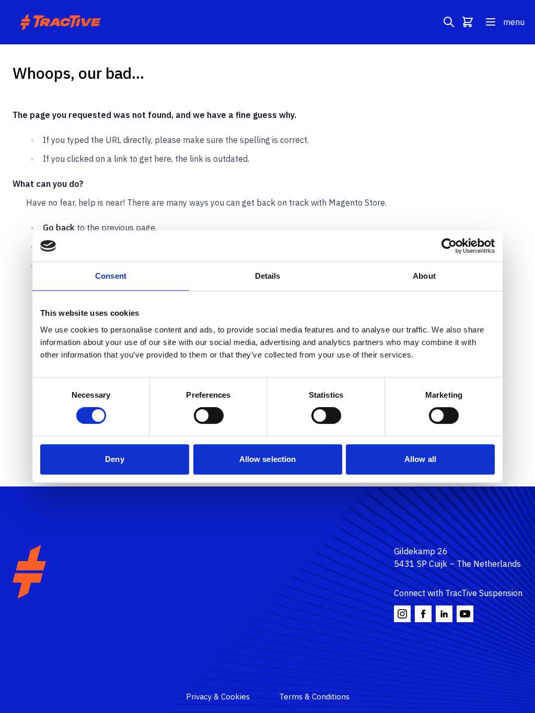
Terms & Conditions (314, 697)
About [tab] (424, 275)
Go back (59, 227)
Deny (114, 459)
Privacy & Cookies (218, 697)
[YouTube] (465, 613)
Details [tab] (268, 275)
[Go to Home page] (62, 22)
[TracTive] (29, 572)
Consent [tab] (110, 275)
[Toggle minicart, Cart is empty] (467, 22)
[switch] (209, 415)
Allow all (420, 459)
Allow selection (267, 459)
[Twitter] (444, 613)
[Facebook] (423, 613)
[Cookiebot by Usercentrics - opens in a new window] (449, 246)
